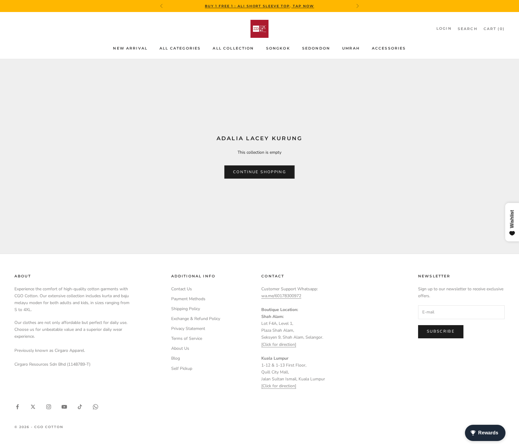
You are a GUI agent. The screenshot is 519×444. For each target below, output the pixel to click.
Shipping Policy (185, 309)
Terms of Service (186, 338)
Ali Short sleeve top (264, 6)
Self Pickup (181, 368)
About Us (180, 348)
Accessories (389, 48)
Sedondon (316, 48)
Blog (175, 358)
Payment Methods (188, 299)
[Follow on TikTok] (80, 407)
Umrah (351, 48)
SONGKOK (278, 48)
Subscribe (441, 331)
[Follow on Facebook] (17, 407)
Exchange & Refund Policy (195, 319)
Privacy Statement (188, 328)
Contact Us (181, 289)
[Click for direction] (278, 344)
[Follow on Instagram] (49, 407)
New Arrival (130, 48)
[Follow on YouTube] (64, 407)
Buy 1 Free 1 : (221, 6)
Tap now (302, 6)
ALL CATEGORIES (180, 48)
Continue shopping (259, 172)
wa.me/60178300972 (281, 296)
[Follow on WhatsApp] (96, 407)
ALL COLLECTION (233, 48)
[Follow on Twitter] (33, 407)
